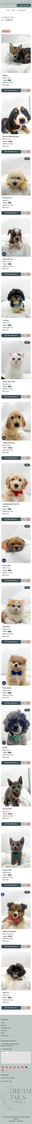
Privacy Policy (5, 1035)
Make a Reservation (25, 5)
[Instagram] (6, 1067)
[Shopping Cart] (29, 2)
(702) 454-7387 (7, 1049)
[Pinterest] (2, 1070)
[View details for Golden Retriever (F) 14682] (16, 421)
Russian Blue (7, 809)
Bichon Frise (7, 198)
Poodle (5, 747)
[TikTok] (14, 1067)
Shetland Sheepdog (9, 931)
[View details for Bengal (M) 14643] (16, 53)
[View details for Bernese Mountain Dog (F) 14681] (16, 114)
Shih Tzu (6, 992)
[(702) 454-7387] (22, 2)
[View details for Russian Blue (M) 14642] (16, 848)
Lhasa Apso (7, 565)
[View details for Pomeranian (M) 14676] (16, 666)
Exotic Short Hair (9, 381)
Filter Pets (6, 31)
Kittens (13, 10)
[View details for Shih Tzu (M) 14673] (16, 971)
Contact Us (4, 1030)
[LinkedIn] (22, 1067)
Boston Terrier (8, 259)
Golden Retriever (9, 443)
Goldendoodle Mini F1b (11, 504)
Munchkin (6, 626)
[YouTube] (26, 1067)
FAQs (2, 1033)
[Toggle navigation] (2, 4)
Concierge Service (21, 10)
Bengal (5, 75)
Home (2, 20)
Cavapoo (6, 320)
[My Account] (25, 2)
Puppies (8, 10)
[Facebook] (2, 1067)
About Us (3, 1025)
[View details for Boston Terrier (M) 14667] (16, 237)
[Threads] (18, 1067)
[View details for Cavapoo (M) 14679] (16, 298)
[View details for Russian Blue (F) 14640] (16, 787)
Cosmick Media (19, 1121)
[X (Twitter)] (10, 1067)
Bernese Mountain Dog (11, 136)
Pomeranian (7, 688)
